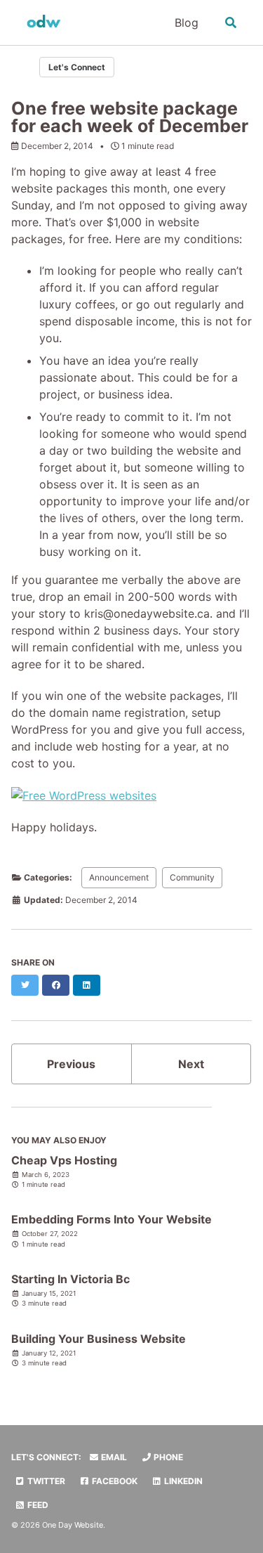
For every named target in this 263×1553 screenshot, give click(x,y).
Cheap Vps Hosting (64, 1160)
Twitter (45, 1481)
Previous (71, 1064)
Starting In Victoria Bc (70, 1279)
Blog (186, 22)
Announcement (119, 877)
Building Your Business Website (98, 1339)
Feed (36, 1505)
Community (192, 877)
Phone (167, 1457)
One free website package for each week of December (129, 117)
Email (113, 1457)
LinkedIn (182, 1481)
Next (191, 1064)
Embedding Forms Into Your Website (111, 1219)
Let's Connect (76, 67)
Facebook (113, 1481)
